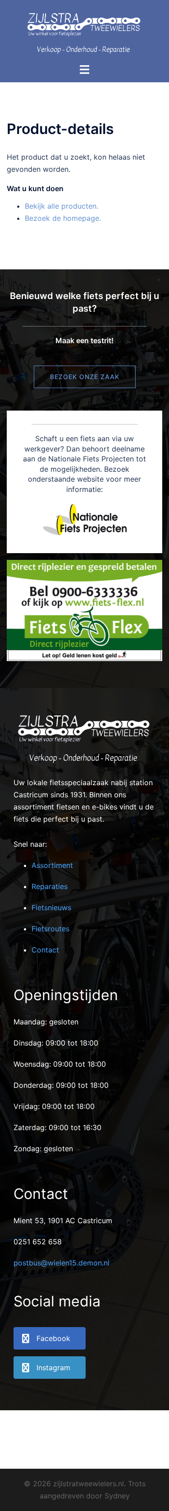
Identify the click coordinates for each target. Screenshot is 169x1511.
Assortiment (52, 865)
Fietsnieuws (51, 907)
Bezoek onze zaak (84, 376)
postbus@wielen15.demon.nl (62, 1262)
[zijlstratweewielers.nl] (84, 30)
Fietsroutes (50, 928)
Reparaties (50, 886)
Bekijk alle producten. (61, 205)
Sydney (117, 1495)
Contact (45, 949)
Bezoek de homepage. (63, 218)
